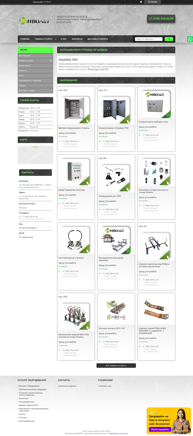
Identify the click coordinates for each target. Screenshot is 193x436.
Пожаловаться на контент (118, 433)
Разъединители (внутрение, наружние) (111, 259)
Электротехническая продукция (32, 389)
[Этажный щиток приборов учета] (156, 103)
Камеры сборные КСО (28, 405)
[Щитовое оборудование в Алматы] (76, 109)
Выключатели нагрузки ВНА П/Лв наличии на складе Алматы (74, 335)
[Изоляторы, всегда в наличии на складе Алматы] (156, 171)
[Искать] (169, 39)
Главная (24, 39)
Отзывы (22, 85)
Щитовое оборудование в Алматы (74, 128)
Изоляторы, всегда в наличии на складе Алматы (153, 191)
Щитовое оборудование (29, 386)
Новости (22, 71)
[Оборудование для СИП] (116, 177)
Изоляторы (23, 398)
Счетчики (23, 418)
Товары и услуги (43, 39)
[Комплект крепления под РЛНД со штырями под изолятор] (156, 245)
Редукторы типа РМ (98, 69)
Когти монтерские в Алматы (71, 258)
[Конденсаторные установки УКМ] (116, 109)
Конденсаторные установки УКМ (113, 128)
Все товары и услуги (115, 365)
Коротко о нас (105, 386)
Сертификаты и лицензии (30, 80)
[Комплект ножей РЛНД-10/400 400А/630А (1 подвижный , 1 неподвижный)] (156, 310)
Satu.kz (108, 431)
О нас (64, 39)
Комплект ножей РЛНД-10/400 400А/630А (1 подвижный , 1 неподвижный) (152, 330)
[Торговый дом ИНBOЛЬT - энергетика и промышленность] (35, 19)
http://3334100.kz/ (29, 228)
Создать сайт (38, 2)
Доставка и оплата (98, 39)
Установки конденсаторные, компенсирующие (31, 394)
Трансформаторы (26, 402)
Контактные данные (67, 386)
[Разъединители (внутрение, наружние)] (116, 239)
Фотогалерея (24, 56)
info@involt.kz (27, 237)
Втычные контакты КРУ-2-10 (112, 328)
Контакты (77, 39)
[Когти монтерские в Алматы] (76, 239)
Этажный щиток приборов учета (153, 122)
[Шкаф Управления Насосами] (76, 171)
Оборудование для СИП (110, 196)
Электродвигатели (27, 421)
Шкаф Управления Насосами (72, 190)
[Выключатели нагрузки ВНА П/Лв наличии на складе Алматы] (76, 316)
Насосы (22, 414)
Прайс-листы (24, 66)
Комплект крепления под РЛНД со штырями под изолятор (154, 265)
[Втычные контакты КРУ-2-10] (116, 310)
